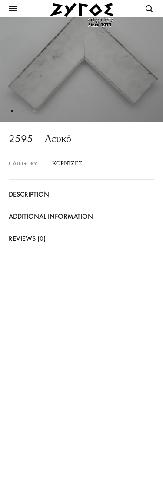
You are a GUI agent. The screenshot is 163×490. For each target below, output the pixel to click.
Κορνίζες (67, 163)
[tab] (81, 194)
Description (29, 194)
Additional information (51, 216)
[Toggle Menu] (13, 9)
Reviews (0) (27, 238)
